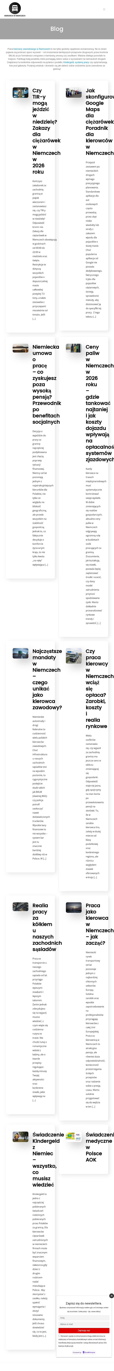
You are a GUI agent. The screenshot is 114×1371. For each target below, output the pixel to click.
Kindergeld (68, 62)
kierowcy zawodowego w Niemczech (32, 49)
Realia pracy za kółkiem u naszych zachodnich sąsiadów (47, 927)
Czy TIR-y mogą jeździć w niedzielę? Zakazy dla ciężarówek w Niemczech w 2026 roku (47, 131)
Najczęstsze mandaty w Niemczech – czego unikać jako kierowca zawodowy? (47, 679)
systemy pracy (82, 62)
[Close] (111, 1295)
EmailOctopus (90, 1352)
